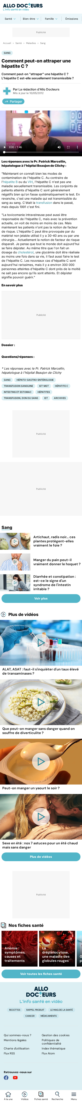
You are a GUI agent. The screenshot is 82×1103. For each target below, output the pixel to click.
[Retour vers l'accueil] (41, 7)
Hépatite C (61, 386)
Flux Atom (48, 1053)
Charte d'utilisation (16, 1048)
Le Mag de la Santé (61, 1009)
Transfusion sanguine (18, 386)
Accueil (7, 43)
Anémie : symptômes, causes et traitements (15, 954)
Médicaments (49, 1015)
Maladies (31, 43)
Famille (49, 18)
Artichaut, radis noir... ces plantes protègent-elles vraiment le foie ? (54, 541)
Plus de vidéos (23, 614)
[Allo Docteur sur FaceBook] (6, 1078)
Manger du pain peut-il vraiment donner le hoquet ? (57, 562)
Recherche (57, 1099)
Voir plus (41, 598)
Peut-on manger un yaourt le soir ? (31, 788)
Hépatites (44, 392)
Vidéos (24, 1099)
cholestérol (26, 252)
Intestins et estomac (17, 392)
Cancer (30, 1015)
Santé (8, 18)
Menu (74, 1099)
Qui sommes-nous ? (17, 1035)
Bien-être (29, 18)
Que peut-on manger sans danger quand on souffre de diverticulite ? (38, 730)
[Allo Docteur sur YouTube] (15, 1078)
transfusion (44, 203)
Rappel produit (35, 1009)
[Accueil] (41, 995)
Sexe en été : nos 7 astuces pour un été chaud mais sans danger (40, 845)
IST (46, 398)
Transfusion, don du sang (21, 398)
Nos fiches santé (26, 925)
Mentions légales (15, 1040)
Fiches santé (41, 1099)
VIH (30, 182)
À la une (8, 1099)
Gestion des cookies (56, 1035)
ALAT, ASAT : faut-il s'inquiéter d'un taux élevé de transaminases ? (40, 671)
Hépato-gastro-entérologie (35, 379)
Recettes (14, 1009)
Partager (16, 101)
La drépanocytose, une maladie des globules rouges (55, 954)
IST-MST (44, 386)
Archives (60, 398)
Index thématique (53, 1048)
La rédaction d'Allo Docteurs (38, 89)
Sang (43, 43)
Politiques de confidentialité (51, 1041)
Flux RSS (9, 1053)
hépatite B (10, 182)
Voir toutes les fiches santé (41, 974)
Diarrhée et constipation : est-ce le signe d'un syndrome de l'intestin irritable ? (54, 582)
